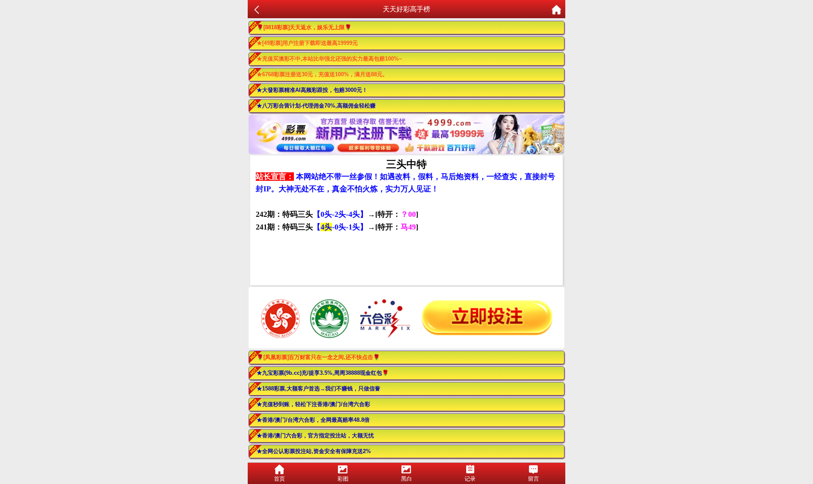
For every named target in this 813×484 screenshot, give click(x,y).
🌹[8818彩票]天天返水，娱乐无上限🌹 (304, 27)
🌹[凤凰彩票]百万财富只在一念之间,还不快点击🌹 (318, 357)
